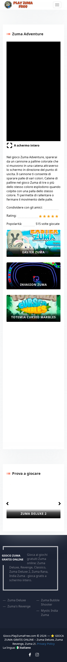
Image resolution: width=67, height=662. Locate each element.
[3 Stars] (48, 216)
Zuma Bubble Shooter (50, 602)
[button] (7, 502)
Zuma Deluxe (16, 600)
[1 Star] (40, 216)
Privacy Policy (46, 643)
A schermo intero (26, 145)
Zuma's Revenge (19, 606)
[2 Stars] (44, 216)
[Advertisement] (21, 383)
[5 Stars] (57, 216)
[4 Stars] (53, 216)
